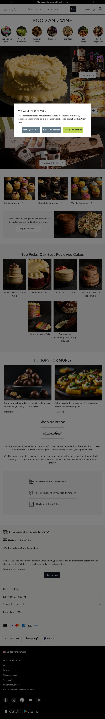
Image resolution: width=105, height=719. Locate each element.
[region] (52, 120)
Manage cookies (30, 130)
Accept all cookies (73, 130)
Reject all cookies (51, 130)
